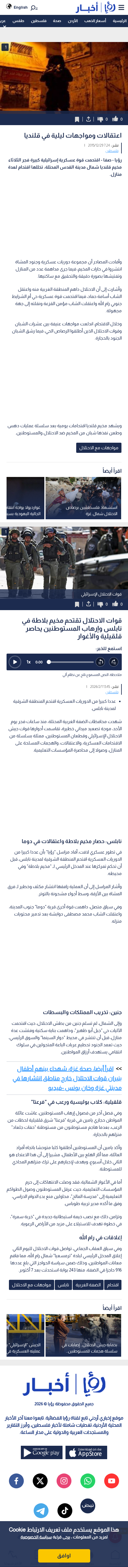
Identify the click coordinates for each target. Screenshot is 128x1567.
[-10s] (100, 662)
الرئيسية (120, 20)
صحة (57, 20)
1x (28, 661)
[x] (40, 1480)
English (21, 7)
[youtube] (111, 1480)
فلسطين (38, 20)
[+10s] (114, 662)
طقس (18, 20)
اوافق (64, 1556)
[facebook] (16, 1480)
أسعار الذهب (95, 20)
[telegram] (41, 1510)
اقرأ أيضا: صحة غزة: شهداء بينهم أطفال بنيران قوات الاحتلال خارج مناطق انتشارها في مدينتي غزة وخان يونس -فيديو (67, 1078)
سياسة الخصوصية (36, 1537)
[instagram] (64, 1480)
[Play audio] (15, 662)
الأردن (73, 20)
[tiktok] (64, 1510)
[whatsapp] (87, 1480)
